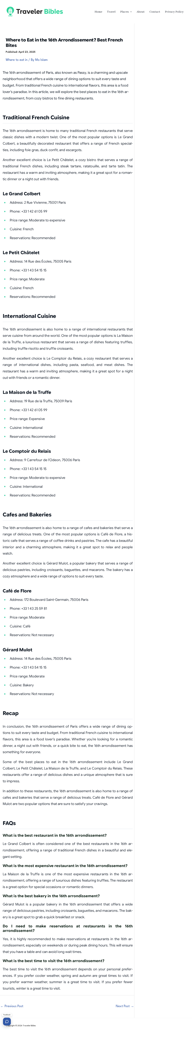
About (141, 11)
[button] (130, 11)
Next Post (125, 1006)
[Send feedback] (7, 1021)
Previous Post (11, 1006)
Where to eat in (16, 60)
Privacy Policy (174, 11)
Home (98, 11)
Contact (154, 11)
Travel (111, 11)
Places (124, 11)
